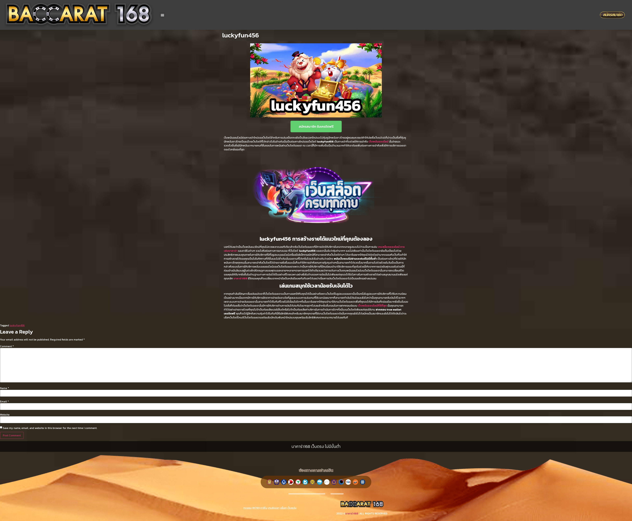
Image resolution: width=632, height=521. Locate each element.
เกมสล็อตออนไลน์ (389, 247)
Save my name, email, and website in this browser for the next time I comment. (50, 428)
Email (4, 401)
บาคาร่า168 (351, 513)
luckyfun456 (17, 325)
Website (5, 414)
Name (4, 388)
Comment (7, 346)
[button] (162, 15)
